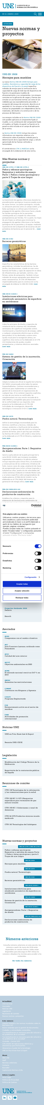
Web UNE (5, 1058)
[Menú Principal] (40, 14)
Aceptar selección (22, 591)
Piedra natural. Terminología (17, 419)
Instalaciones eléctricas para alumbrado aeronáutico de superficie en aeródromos (21, 299)
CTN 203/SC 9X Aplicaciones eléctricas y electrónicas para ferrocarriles (17, 1045)
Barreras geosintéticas (14, 242)
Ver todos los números (22, 961)
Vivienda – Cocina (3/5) (11, 1041)
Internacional (7, 1004)
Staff (4, 1060)
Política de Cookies (9, 1082)
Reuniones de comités (10, 1014)
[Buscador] (35, 14)
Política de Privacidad (10, 1080)
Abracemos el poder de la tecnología (16, 1048)
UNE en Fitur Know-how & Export (14, 1050)
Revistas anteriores (9, 1063)
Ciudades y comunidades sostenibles (16, 1030)
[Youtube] (15, 1098)
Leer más (6, 346)
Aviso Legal (6, 1077)
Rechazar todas (22, 598)
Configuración (30, 577)
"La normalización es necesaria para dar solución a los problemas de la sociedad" (21, 1033)
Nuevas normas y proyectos (13, 1016)
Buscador (5, 1068)
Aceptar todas (22, 584)
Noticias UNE (7, 1009)
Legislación (6, 1011)
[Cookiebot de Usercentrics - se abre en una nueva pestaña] (31, 505)
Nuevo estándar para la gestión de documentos (20, 1028)
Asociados (6, 1006)
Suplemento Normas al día (12, 1070)
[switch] (38, 553)
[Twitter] (10, 1098)
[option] (8, 978)
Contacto (5, 1065)
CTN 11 (22, 149)
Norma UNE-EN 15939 (21, 84)
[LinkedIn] (4, 1098)
